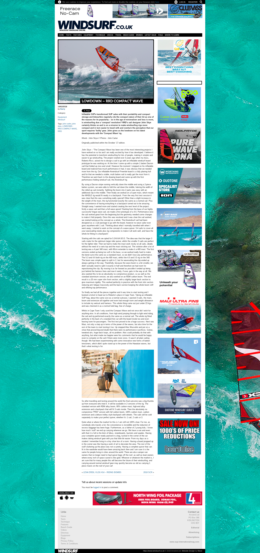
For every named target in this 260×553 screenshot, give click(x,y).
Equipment (88, 35)
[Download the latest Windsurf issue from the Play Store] (67, 497)
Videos (110, 35)
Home (61, 35)
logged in (97, 487)
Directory (65, 533)
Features (77, 35)
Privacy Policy (67, 541)
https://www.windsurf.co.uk (153, 551)
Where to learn (172, 35)
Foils (160, 35)
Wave (200, 551)
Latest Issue (150, 35)
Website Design (188, 551)
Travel (118, 35)
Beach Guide (128, 35)
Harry (62, 109)
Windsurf (61, 120)
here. (157, 2)
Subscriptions (192, 537)
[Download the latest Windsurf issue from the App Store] (61, 497)
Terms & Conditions (69, 543)
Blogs (63, 538)
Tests (68, 35)
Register (193, 2)
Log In (182, 2)
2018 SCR (147, 472)
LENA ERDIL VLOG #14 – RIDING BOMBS (102, 472)
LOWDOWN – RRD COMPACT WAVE (112, 101)
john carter (67, 124)
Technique (100, 35)
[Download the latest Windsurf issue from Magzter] (72, 497)
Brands (139, 35)
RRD (60, 131)
